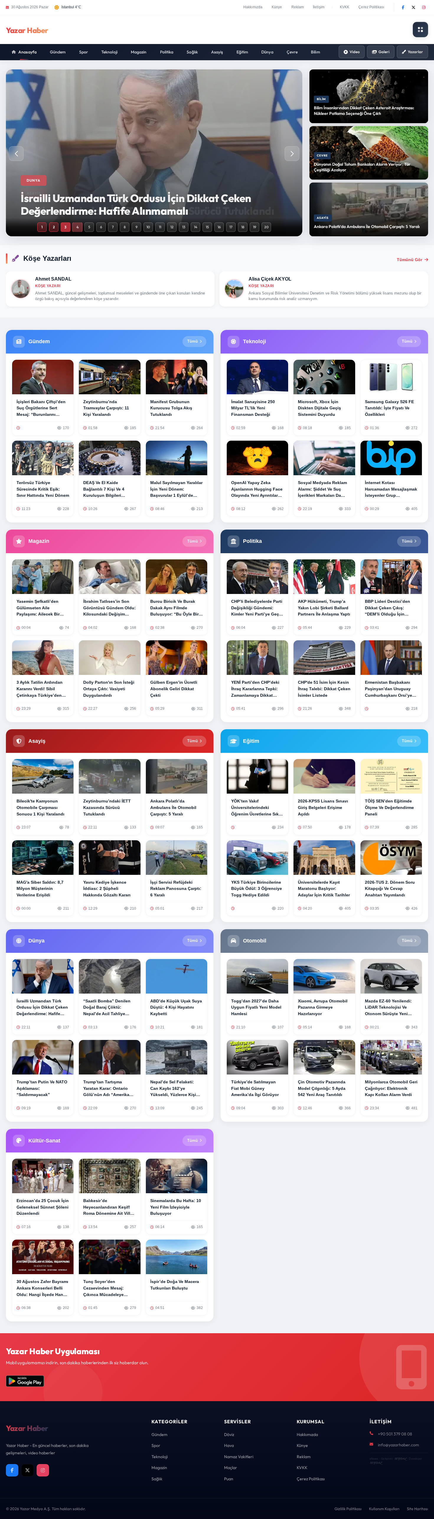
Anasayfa (27, 52)
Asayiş (217, 52)
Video (355, 51)
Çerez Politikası (371, 7)
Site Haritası (417, 1508)
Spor (83, 52)
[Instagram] (423, 7)
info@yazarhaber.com (398, 1445)
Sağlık (192, 52)
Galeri (383, 51)
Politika (167, 52)
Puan (228, 1478)
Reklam (297, 7)
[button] (292, 153)
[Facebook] (403, 7)
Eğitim (242, 52)
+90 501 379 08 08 (395, 1434)
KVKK (344, 7)
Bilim (315, 52)
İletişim (318, 7)
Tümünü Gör (409, 259)
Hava (229, 1445)
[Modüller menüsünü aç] (420, 29)
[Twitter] (413, 7)
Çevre (292, 52)
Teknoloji (109, 52)
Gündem (58, 52)
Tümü (192, 341)
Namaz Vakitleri (238, 1456)
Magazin (139, 52)
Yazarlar (415, 51)
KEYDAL (400, 1459)
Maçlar (230, 1467)
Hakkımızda (252, 7)
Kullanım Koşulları (384, 1508)
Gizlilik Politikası (348, 1508)
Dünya (267, 52)
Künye (277, 7)
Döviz (229, 1434)
